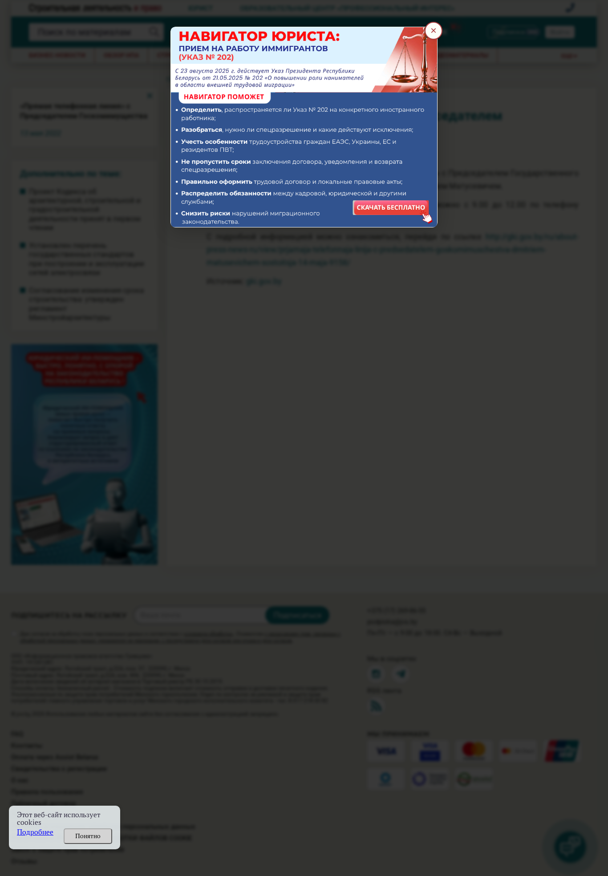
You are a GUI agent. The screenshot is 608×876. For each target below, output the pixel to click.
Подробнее (35, 832)
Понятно (88, 836)
